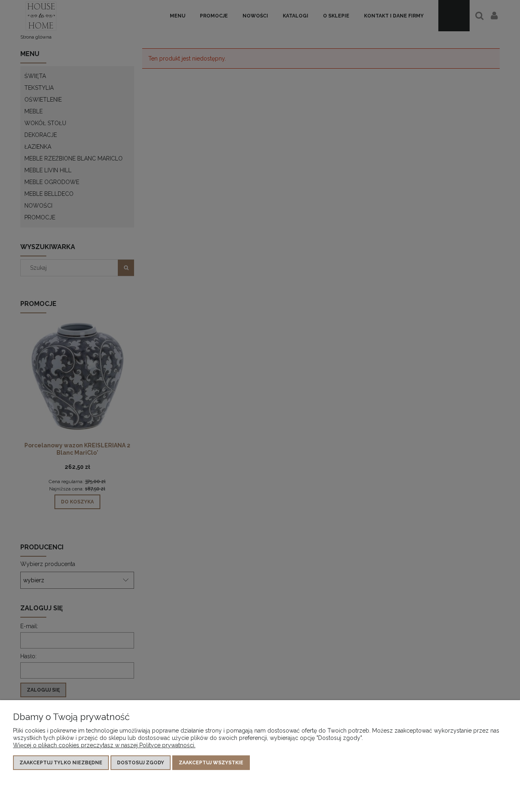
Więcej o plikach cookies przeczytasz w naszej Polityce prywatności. (104, 745)
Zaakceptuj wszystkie (211, 763)
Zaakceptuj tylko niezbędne (61, 763)
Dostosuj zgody (140, 763)
